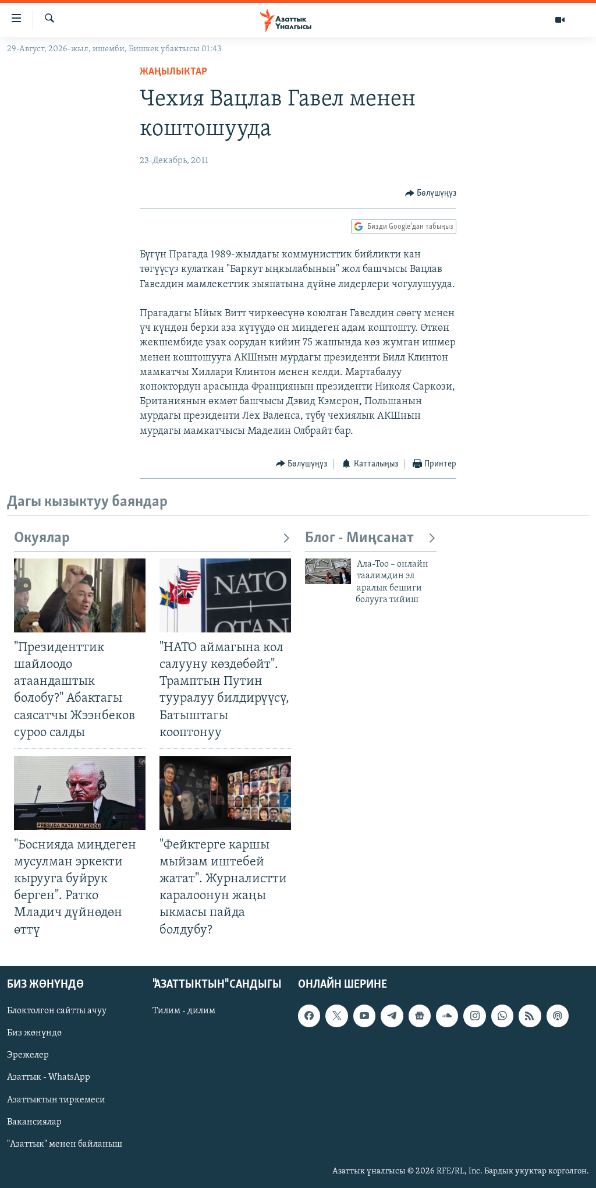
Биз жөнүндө (34, 1033)
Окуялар (42, 538)
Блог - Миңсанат (359, 538)
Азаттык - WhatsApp (48, 1077)
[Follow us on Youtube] (364, 1016)
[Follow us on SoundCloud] (447, 1016)
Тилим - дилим (183, 1011)
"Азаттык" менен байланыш (64, 1143)
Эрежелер (28, 1055)
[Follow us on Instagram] (474, 1016)
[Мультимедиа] (559, 20)
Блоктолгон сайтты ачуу (57, 1011)
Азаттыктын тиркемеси (56, 1099)
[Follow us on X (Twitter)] (336, 1016)
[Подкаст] (558, 1016)
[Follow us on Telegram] (392, 1016)
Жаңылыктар (173, 72)
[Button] (431, 193)
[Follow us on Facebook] (309, 1016)
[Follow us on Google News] (420, 1016)
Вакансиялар (34, 1121)
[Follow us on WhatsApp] (502, 1016)
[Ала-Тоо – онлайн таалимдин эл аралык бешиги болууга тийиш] (328, 571)
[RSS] (530, 1016)
